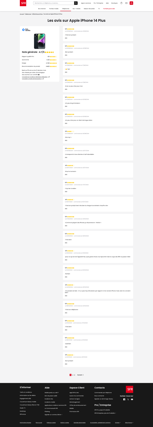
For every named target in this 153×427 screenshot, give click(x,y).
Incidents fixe (49, 399)
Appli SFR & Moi (74, 392)
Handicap (23, 411)
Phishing (47, 411)
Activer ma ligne (75, 399)
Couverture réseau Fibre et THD (29, 405)
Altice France (128, 422)
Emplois (117, 422)
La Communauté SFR (51, 408)
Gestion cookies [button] (64, 422)
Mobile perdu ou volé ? (52, 392)
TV (99, 9)
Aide (107, 3)
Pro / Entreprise (98, 3)
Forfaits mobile (53, 9)
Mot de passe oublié (51, 396)
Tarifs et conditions (26, 392)
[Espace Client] (131, 3)
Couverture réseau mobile (28, 402)
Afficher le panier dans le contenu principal (121, 3)
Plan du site (39, 422)
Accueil (22, 14)
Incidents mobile (50, 402)
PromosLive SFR (74, 411)
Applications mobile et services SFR (55, 405)
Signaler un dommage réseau (103, 399)
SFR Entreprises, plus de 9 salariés (104, 413)
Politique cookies (51, 422)
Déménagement (75, 402)
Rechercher (76, 3)
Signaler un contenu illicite (53, 415)
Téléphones (65, 9)
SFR (129, 389)
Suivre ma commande (77, 396)
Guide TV (22, 408)
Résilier (72, 408)
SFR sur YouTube (132, 399)
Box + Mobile (76, 9)
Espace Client (131, 3)
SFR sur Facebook (124, 399)
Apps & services (86, 3)
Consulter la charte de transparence (32, 78)
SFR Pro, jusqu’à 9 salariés (102, 410)
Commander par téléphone (103, 392)
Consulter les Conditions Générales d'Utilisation (35, 77)
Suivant (79, 375)
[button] (39, 74)
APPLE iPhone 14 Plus (37, 14)
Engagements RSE (25, 398)
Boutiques (114, 3)
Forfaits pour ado (109, 9)
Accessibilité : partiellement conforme (100, 422)
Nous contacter (99, 396)
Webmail (126, 3)
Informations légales (25, 422)
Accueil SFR (23, 3)
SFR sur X (128, 399)
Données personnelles (80, 422)
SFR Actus (23, 414)
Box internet (42, 9)
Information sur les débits (28, 395)
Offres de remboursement (78, 405)
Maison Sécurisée (89, 9)
